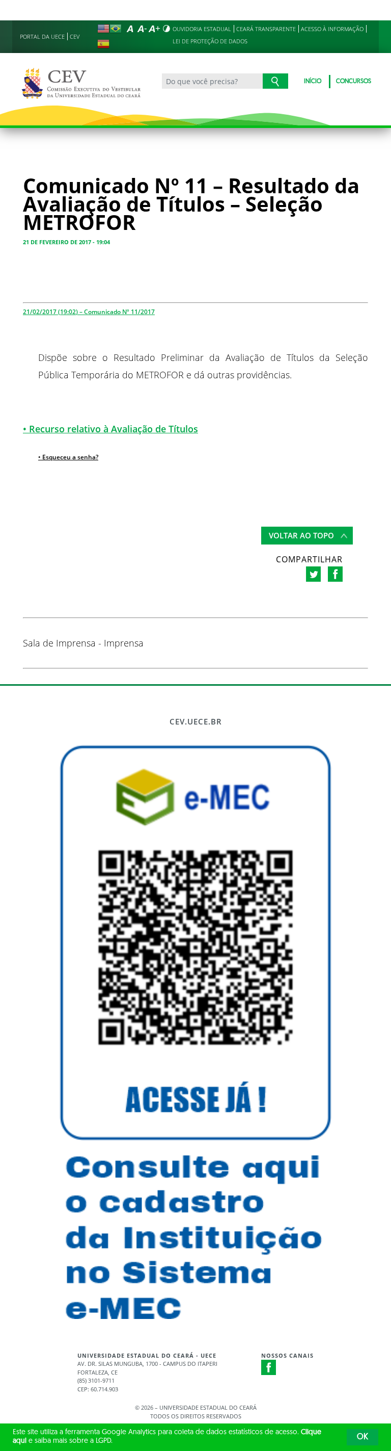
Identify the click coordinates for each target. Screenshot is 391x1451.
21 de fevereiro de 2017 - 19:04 (66, 242)
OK (362, 1437)
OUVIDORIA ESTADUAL (202, 29)
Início (312, 82)
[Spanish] (103, 44)
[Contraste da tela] (166, 28)
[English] (103, 28)
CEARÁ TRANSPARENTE (266, 29)
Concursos (353, 82)
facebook (335, 574)
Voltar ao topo (301, 535)
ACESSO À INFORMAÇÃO (332, 29)
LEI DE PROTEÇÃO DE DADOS (210, 41)
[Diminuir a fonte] (142, 28)
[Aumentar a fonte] (154, 28)
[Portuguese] (115, 28)
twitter (313, 574)
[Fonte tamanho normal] (130, 28)
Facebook (268, 1367)
